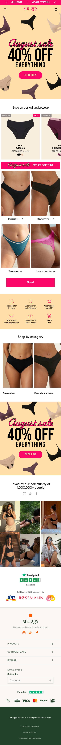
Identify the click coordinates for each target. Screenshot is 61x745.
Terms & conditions (30, 726)
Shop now (30, 75)
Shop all (30, 282)
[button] (55, 9)
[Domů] (30, 9)
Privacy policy (30, 732)
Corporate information (30, 738)
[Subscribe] (50, 680)
